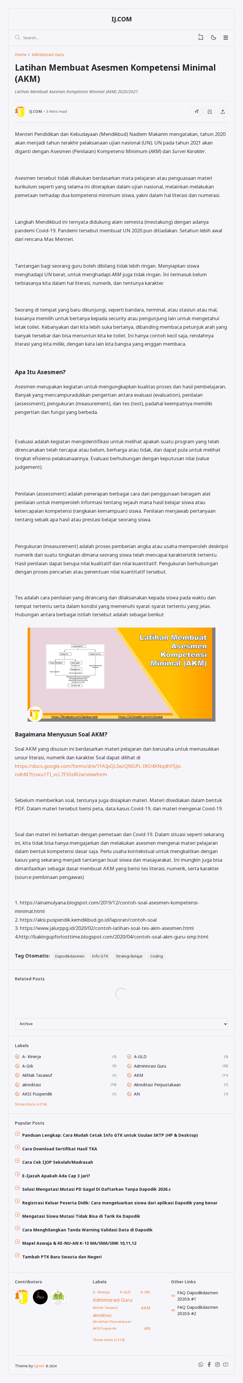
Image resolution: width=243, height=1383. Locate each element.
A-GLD (140, 1056)
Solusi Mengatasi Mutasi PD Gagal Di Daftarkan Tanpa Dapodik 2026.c (96, 1189)
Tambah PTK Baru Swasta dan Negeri (62, 1257)
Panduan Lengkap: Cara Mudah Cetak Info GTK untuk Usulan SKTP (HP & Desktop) (110, 1135)
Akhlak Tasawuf (37, 1075)
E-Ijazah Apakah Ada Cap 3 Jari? (56, 1176)
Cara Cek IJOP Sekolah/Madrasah (57, 1162)
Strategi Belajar (129, 956)
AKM (138, 1075)
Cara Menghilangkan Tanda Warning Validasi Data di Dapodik (87, 1230)
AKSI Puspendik (37, 1094)
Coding (156, 956)
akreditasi (31, 1084)
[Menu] (226, 37)
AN (137, 1094)
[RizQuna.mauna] (40, 1303)
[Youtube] (225, 1365)
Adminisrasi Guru (150, 1066)
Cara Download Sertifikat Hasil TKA (59, 1149)
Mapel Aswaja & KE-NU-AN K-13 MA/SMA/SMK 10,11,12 (79, 1243)
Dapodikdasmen (69, 956)
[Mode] (213, 38)
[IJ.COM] (22, 1303)
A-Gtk (27, 1066)
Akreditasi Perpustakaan (157, 1084)
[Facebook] (209, 1365)
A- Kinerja (31, 1056)
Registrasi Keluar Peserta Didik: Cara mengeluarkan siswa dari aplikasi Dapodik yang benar (120, 1203)
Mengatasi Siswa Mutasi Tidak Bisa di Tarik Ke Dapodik (81, 1216)
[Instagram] (217, 1365)
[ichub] (58, 1303)
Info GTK (100, 956)
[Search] (17, 38)
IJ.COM (121, 19)
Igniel (39, 1365)
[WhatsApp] (201, 1365)
